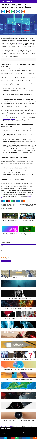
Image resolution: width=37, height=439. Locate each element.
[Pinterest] (9, 11)
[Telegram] (19, 11)
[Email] (22, 11)
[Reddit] (24, 11)
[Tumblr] (14, 11)
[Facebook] (2, 11)
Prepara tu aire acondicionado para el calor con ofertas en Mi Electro (28, 205)
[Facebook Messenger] (4, 11)
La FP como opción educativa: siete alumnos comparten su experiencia (8, 205)
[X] (7, 11)
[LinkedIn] (17, 11)
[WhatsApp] (12, 11)
